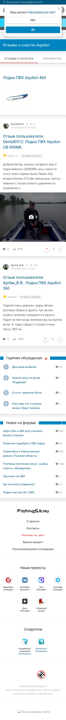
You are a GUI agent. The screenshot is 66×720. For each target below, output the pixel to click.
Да (33, 29)
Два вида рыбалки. (24, 367)
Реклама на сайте (33, 535)
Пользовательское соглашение (33, 549)
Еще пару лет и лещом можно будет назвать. (26, 406)
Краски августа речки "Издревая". (26, 380)
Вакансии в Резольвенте (41, 650)
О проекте (33, 521)
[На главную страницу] (33, 511)
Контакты (33, 528)
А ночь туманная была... (28, 392)
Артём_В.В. (17, 265)
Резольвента (25, 654)
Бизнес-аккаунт (33, 542)
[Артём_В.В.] (6, 267)
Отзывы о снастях (31, 156)
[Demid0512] (6, 126)
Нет (33, 20)
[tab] (19, 58)
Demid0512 (17, 124)
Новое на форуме (21, 423)
